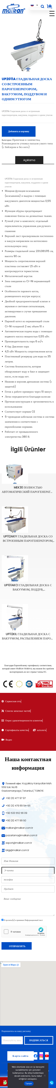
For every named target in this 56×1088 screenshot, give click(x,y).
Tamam (28, 1083)
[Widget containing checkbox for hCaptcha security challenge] (24, 931)
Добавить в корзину (18, 131)
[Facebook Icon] (35, 1056)
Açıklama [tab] (29, 160)
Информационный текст (34, 920)
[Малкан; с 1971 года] (13, 9)
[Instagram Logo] (41, 1056)
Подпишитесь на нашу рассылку (16, 1031)
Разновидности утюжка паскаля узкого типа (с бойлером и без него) (27, 145)
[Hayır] (44, 1075)
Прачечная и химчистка (26, 140)
